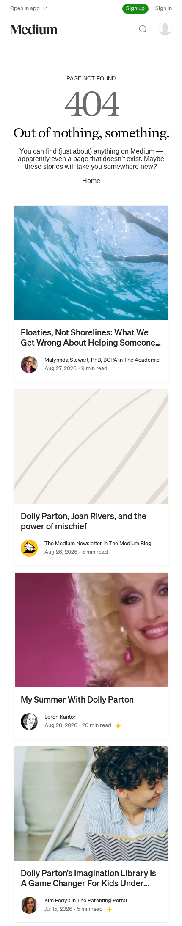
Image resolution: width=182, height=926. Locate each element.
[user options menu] (165, 28)
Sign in (163, 8)
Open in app (25, 8)
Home (91, 180)
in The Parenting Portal (98, 900)
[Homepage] (34, 29)
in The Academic (138, 359)
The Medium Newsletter (73, 543)
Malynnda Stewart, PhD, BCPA (80, 359)
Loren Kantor (60, 716)
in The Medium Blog (127, 543)
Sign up (135, 8)
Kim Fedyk (57, 900)
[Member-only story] (118, 725)
